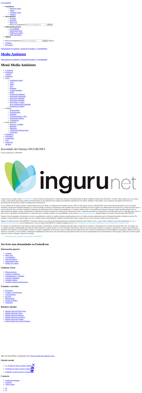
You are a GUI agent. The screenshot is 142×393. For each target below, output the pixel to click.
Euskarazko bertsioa (12, 380)
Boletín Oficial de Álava (13, 313)
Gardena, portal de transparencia (16, 282)
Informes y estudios (16, 124)
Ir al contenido (6, 3)
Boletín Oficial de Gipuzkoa (15, 317)
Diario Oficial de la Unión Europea (17, 321)
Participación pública (17, 106)
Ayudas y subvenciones (13, 292)
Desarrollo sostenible (17, 100)
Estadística (9, 302)
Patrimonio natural (16, 80)
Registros (13, 114)
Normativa (9, 76)
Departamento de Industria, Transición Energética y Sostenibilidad (24, 49)
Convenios (13, 132)
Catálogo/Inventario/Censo (19, 130)
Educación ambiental (17, 98)
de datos (9, 143)
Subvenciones (15, 110)
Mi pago (8, 296)
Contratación (14, 120)
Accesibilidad (14, 29)
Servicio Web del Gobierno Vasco (42, 356)
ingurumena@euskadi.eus (87, 213)
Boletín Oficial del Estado (14, 319)
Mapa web (13, 22)
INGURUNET (27, 199)
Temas (12, 10)
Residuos (13, 88)
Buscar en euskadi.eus (17, 25)
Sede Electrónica (16, 35)
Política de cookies (16, 33)
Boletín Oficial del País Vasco (15, 311)
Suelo (12, 84)
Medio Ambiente (13, 54)
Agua (12, 82)
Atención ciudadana (12, 278)
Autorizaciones (15, 112)
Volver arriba (9, 384)
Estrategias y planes (9, 73)
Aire (11, 86)
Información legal (16, 31)
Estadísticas (9, 134)
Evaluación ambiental (17, 94)
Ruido (12, 92)
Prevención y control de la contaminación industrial (20, 103)
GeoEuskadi (9, 138)
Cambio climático (16, 90)
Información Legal (11, 261)
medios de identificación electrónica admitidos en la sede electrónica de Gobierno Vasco (101, 223)
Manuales (13, 126)
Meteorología (10, 298)
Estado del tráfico (11, 300)
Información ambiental (18, 96)
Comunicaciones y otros (18, 116)
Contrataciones (10, 294)
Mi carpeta (9, 45)
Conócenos (9, 70)
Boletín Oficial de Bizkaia (14, 315)
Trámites (13, 14)
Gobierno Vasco (15, 12)
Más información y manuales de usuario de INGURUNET (23, 236)
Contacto (13, 18)
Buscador (13, 20)
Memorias (13, 128)
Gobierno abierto (11, 280)
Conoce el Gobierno (12, 274)
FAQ (7, 140)
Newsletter (9, 136)
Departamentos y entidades (14, 276)
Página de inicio (15, 8)
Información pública (17, 118)
